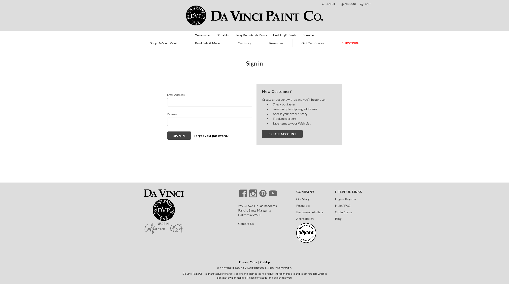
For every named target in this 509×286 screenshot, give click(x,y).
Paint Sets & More (207, 43)
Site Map (264, 262)
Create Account (282, 134)
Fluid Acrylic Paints (284, 35)
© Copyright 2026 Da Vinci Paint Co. (240, 268)
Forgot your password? (211, 135)
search (330, 3)
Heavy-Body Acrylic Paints (251, 35)
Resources (276, 43)
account (350, 3)
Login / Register (345, 199)
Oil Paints (223, 35)
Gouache (308, 35)
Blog (338, 218)
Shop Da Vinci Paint (163, 43)
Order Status (344, 212)
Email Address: (176, 94)
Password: (173, 114)
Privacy (243, 262)
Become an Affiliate (309, 212)
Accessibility (305, 218)
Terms (253, 262)
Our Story (244, 43)
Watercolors (203, 35)
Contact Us (246, 223)
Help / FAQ (343, 205)
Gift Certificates (312, 43)
